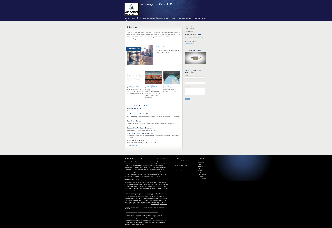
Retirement (201, 160)
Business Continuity (131, 212)
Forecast (166, 86)
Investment (201, 162)
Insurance (200, 166)
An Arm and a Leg (133, 86)
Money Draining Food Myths (135, 140)
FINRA (142, 186)
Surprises (160, 46)
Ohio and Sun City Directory (147, 18)
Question (187, 86)
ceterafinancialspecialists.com (159, 204)
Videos (146, 105)
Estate (199, 164)
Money (200, 170)
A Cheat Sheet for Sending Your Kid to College (152, 88)
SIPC (145, 186)
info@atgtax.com (189, 43)
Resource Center (162, 18)
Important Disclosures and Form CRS (148, 212)
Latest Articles (202, 174)
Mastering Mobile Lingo (134, 108)
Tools (173, 18)
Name (186, 75)
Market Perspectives (185, 18)
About (133, 18)
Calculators (137, 105)
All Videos (200, 176)
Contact (197, 18)
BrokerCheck (163, 158)
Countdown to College (134, 121)
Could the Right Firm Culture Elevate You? (140, 128)
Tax (199, 168)
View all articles (131, 145)
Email (186, 81)
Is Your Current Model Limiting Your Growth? (140, 133)
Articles (129, 105)
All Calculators (202, 178)
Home (127, 18)
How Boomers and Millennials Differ (138, 114)
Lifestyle (200, 172)
